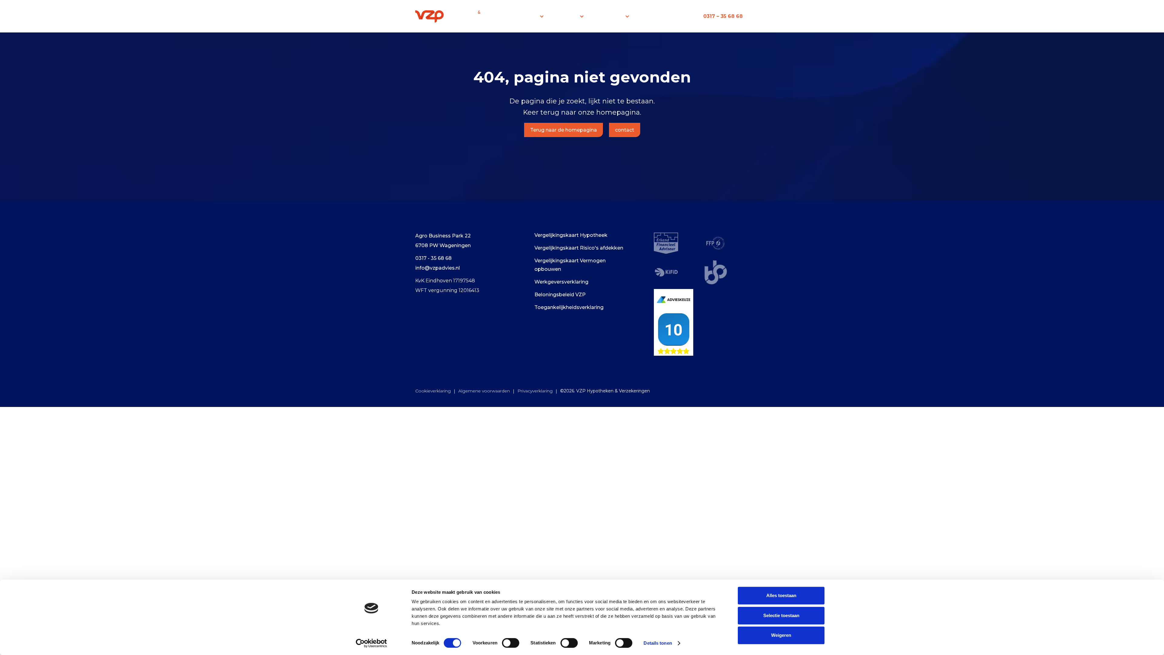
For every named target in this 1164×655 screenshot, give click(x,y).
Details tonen (658, 643)
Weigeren (781, 635)
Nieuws (650, 16)
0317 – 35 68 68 (723, 16)
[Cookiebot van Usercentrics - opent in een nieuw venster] (371, 643)
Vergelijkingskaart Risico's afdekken (578, 248)
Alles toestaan (781, 595)
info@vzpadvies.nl (437, 268)
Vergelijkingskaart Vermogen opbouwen (570, 265)
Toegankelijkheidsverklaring (569, 307)
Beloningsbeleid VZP (560, 294)
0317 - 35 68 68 (433, 258)
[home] (449, 16)
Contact (681, 16)
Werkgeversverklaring (561, 282)
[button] (530, 16)
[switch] (510, 643)
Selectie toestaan (781, 615)
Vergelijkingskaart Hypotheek (570, 235)
